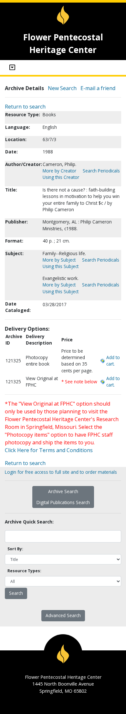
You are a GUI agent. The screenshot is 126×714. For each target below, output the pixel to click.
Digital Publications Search (63, 502)
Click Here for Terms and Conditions (49, 450)
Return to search (25, 106)
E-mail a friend (97, 88)
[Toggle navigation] (12, 67)
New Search (62, 88)
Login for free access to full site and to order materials (61, 472)
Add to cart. (113, 360)
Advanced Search (63, 615)
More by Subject (59, 260)
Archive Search (63, 491)
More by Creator (59, 171)
